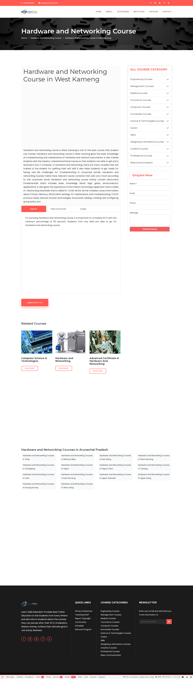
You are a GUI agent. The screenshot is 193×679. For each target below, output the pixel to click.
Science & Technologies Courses (147, 121)
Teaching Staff (82, 614)
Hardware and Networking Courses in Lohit (38, 476)
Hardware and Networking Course (46, 38)
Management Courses (142, 86)
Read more (29, 368)
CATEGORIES (123, 11)
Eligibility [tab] (33, 209)
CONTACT (167, 11)
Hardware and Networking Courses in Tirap (38, 457)
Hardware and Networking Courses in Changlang (38, 467)
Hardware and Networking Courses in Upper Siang (153, 476)
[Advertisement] (70, 116)
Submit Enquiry (150, 229)
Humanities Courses (140, 114)
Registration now (34, 302)
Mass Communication (141, 162)
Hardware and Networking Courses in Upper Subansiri (115, 476)
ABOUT (109, 11)
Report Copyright (83, 618)
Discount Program (83, 629)
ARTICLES (153, 11)
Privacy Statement (83, 611)
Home (24, 38)
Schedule (79, 625)
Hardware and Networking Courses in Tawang (153, 467)
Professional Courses (141, 155)
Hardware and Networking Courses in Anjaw (77, 467)
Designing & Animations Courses (147, 142)
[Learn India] (29, 11)
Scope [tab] (83, 209)
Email (132, 193)
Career (133, 128)
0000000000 (28, 3)
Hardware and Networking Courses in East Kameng (77, 476)
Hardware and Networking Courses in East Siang (115, 457)
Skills (133, 135)
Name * (133, 183)
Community (80, 622)
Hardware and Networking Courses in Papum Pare (115, 467)
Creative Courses (139, 149)
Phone (133, 203)
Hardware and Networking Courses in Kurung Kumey (38, 486)
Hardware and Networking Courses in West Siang (77, 486)
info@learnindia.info (49, 3)
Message (134, 212)
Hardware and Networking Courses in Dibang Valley (77, 457)
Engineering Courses (141, 79)
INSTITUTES (139, 11)
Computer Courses (140, 107)
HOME (98, 11)
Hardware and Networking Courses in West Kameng (153, 457)
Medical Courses (138, 93)
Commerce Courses (140, 100)
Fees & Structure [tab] (58, 209)
